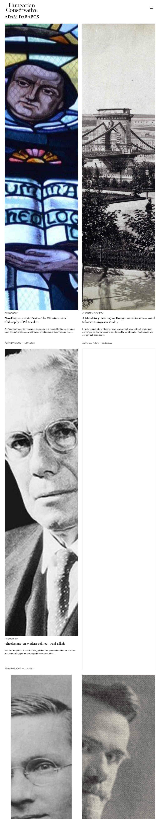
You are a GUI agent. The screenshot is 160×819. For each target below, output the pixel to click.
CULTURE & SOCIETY (92, 313)
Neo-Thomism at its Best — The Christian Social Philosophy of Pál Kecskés (36, 320)
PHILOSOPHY (11, 313)
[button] (151, 7)
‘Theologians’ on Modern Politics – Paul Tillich (35, 644)
